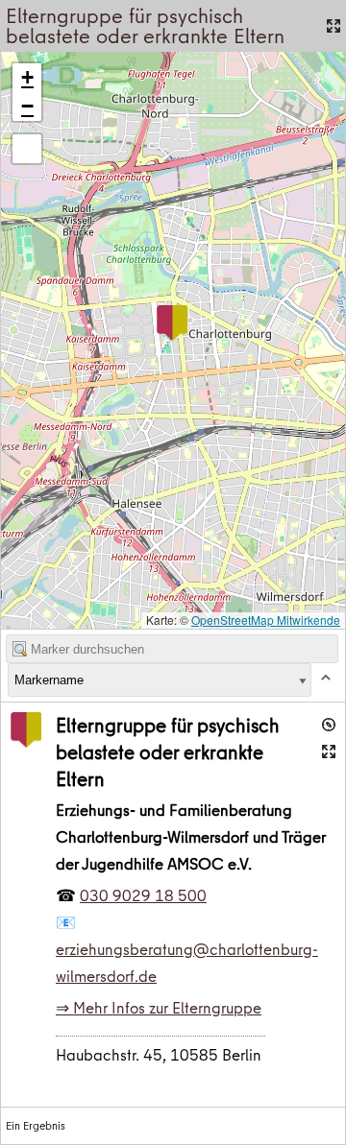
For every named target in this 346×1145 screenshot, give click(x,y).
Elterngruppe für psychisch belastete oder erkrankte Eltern (168, 752)
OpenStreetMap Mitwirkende (265, 619)
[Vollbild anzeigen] (26, 148)
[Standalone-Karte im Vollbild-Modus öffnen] (333, 26)
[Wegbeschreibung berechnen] (328, 724)
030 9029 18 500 (143, 895)
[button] (172, 323)
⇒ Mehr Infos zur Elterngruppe (158, 1007)
